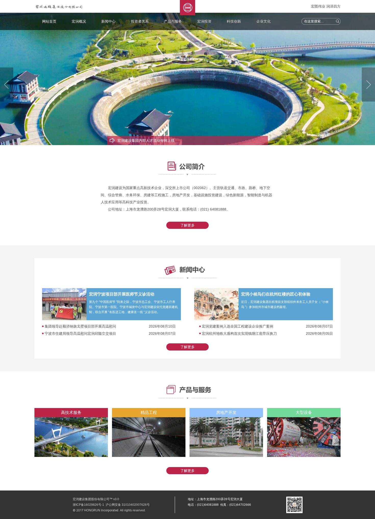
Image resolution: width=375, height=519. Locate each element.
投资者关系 (140, 21)
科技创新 (234, 21)
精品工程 (149, 412)
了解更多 (187, 225)
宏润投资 (204, 21)
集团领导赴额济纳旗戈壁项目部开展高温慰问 (80, 326)
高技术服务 (71, 412)
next (368, 84)
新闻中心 (108, 21)
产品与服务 (173, 21)
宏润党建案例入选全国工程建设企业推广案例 (237, 326)
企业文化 (263, 21)
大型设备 (304, 412)
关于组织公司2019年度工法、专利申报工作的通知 (157, 140)
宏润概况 (79, 21)
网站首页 (49, 21)
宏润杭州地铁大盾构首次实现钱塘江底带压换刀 (239, 333)
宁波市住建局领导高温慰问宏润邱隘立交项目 (80, 333)
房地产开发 (226, 412)
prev (6, 84)
